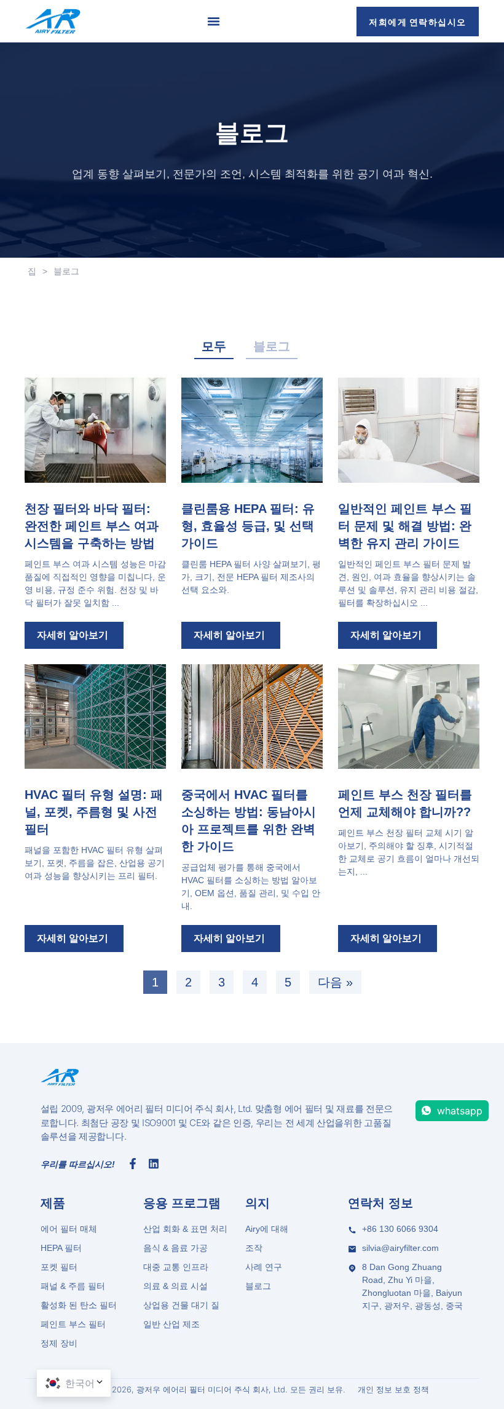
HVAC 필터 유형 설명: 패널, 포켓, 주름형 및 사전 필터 (94, 812)
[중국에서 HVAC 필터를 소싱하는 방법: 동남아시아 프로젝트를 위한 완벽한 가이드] (252, 716)
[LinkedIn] (153, 1163)
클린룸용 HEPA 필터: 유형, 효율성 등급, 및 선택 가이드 (248, 526)
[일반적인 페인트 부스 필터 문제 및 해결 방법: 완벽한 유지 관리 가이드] (408, 430)
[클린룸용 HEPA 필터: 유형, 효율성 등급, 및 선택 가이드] (252, 430)
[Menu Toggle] (213, 21)
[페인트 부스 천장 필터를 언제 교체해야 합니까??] (408, 716)
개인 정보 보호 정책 (393, 1389)
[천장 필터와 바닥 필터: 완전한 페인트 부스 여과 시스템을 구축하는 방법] (95, 430)
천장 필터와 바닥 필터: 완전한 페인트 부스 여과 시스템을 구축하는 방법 (92, 526)
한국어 (80, 1383)
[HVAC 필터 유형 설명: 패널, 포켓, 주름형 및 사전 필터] (95, 716)
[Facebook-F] (132, 1163)
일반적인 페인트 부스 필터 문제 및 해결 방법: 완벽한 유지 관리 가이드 (405, 526)
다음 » (335, 982)
